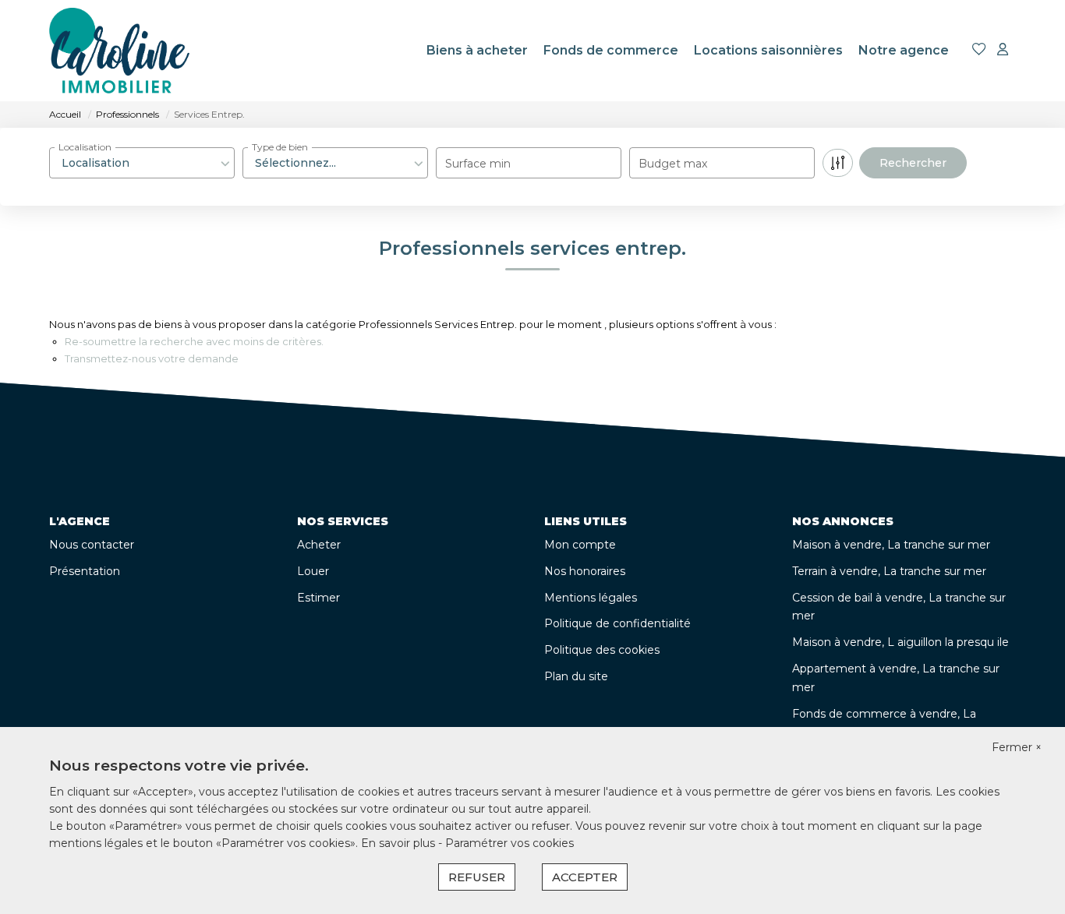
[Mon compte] (1002, 50)
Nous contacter (91, 545)
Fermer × (1017, 747)
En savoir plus (399, 843)
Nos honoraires (584, 571)
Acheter (319, 545)
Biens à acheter (477, 50)
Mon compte (580, 545)
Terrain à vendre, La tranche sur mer (889, 571)
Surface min (478, 164)
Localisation (84, 147)
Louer (313, 571)
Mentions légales (590, 598)
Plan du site (576, 676)
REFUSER (476, 877)
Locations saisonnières (768, 50)
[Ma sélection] (979, 50)
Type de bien (280, 147)
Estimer (318, 598)
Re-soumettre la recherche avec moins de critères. (194, 341)
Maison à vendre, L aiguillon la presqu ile (900, 642)
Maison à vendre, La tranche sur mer (891, 545)
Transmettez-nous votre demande (152, 358)
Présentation (84, 571)
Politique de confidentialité (617, 623)
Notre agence (903, 50)
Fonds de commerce (610, 50)
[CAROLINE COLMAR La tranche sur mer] (119, 51)
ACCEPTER (584, 877)
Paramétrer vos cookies (509, 843)
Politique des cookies (602, 650)
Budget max (673, 164)
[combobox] (142, 163)
